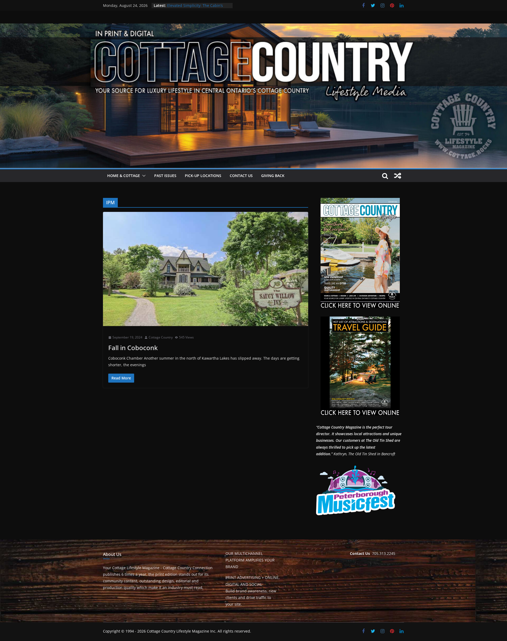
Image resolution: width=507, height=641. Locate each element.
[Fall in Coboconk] (205, 269)
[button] (143, 175)
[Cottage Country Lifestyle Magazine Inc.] (253, 27)
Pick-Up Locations (203, 175)
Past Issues (165, 175)
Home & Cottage (123, 175)
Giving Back (272, 175)
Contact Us (241, 175)
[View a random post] (397, 175)
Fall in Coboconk (133, 347)
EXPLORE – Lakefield (184, 5)
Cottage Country (161, 337)
